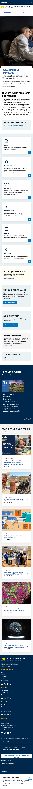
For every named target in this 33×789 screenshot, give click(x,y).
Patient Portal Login (6, 694)
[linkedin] (8, 715)
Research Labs (4, 706)
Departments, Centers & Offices (8, 725)
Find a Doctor (4, 690)
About (2, 672)
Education (4, 718)
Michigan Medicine (7, 669)
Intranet (3, 729)
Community (4, 676)
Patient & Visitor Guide (6, 692)
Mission (3, 674)
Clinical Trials (4, 704)
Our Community (5, 723)
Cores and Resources (6, 711)
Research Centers (5, 709)
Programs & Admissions (7, 721)
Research (4, 702)
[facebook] (2, 684)
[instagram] (5, 684)
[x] (5, 358)
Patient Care (5, 688)
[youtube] (10, 684)
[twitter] (8, 684)
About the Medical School (7, 727)
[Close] (29, 777)
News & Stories (4, 680)
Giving (2, 678)
